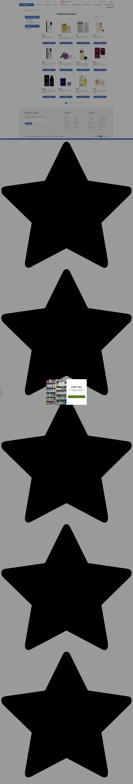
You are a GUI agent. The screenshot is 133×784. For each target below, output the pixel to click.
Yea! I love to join (76, 396)
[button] (1, 392)
